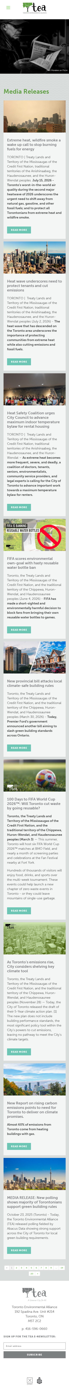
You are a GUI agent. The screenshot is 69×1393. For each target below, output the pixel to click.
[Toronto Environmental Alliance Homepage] (35, 8)
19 (62, 1268)
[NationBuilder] (38, 1372)
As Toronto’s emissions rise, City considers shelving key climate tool (30, 966)
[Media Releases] (34, 46)
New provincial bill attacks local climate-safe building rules (34, 683)
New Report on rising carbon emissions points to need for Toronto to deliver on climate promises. (32, 1110)
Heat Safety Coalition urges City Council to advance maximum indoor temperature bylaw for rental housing (33, 420)
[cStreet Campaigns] (30, 1372)
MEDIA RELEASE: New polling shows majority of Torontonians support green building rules (34, 1202)
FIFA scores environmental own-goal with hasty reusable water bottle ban (33, 563)
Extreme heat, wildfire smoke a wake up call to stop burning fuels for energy (34, 144)
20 (32, 1273)
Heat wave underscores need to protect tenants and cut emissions (34, 285)
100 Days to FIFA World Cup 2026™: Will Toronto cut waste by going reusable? (34, 803)
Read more (19, 230)
